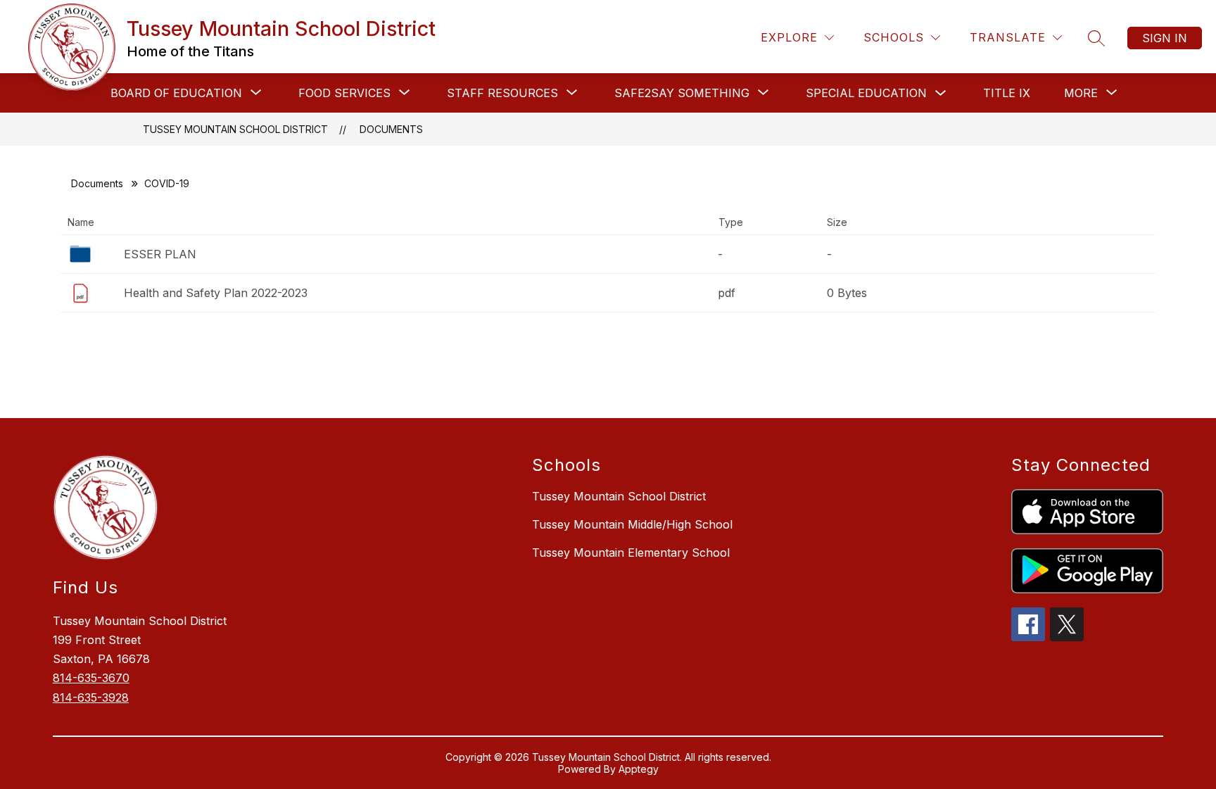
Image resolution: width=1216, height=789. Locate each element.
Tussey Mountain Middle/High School (632, 524)
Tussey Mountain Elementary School (631, 552)
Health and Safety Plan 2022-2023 (216, 293)
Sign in (1164, 38)
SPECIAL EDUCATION (866, 93)
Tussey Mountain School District (235, 129)
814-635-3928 (91, 697)
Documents (391, 129)
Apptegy (639, 769)
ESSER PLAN (160, 254)
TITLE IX (1006, 93)
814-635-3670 (91, 678)
